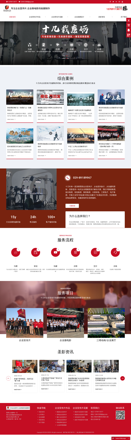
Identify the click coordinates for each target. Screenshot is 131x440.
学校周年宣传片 (62, 422)
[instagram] (119, 2)
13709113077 (12, 2)
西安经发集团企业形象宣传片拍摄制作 (111, 109)
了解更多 (72, 206)
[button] (125, 44)
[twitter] (113, 2)
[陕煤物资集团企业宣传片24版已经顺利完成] (106, 366)
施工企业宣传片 (62, 417)
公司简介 (42, 414)
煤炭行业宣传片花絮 (81, 412)
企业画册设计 (79, 17)
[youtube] (122, 2)
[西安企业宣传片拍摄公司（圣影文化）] (26, 8)
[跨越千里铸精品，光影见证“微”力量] (24, 366)
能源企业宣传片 (62, 412)
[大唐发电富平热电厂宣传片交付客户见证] (52, 366)
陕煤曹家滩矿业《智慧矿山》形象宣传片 (19, 109)
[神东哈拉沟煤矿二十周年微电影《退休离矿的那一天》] (111, 133)
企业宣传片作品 (34, 17)
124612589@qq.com (27, 2)
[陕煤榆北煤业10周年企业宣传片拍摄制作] (50, 97)
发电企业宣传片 (62, 414)
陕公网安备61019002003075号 (85, 432)
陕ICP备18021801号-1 (69, 432)
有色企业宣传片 (62, 420)
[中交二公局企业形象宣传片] (80, 136)
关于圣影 (42, 422)
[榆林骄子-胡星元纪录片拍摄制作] (80, 99)
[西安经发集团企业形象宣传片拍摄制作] (111, 97)
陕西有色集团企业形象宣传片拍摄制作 (50, 145)
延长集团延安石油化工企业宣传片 (19, 146)
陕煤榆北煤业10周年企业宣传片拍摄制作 (50, 109)
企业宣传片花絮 (57, 17)
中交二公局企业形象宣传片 (78, 146)
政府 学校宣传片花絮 (81, 420)
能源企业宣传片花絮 (81, 414)
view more (10, 119)
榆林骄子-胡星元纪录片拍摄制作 (79, 110)
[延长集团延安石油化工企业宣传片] (19, 136)
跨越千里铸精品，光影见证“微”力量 (23, 380)
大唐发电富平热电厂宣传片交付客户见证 (51, 379)
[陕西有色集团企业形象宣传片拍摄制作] (50, 133)
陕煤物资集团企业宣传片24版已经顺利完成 (105, 379)
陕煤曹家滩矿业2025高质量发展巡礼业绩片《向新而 (78, 379)
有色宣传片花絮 (80, 417)
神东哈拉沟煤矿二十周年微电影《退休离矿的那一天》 (110, 145)
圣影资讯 (101, 17)
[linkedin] (116, 2)
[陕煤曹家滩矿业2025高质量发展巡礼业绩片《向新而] (79, 366)
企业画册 (42, 417)
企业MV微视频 (61, 425)
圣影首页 (12, 17)
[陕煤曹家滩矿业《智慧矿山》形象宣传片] (19, 97)
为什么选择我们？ (79, 216)
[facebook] (110, 2)
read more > (17, 389)
